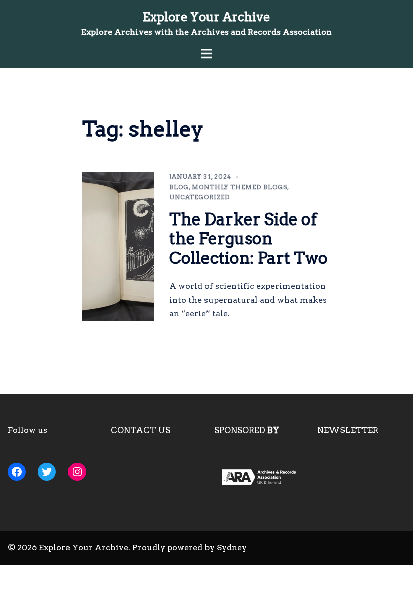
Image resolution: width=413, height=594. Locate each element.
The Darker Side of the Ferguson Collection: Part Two (248, 238)
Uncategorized (199, 197)
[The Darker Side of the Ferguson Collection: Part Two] (118, 246)
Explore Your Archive (206, 17)
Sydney (232, 547)
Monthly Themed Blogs (239, 187)
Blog (179, 187)
